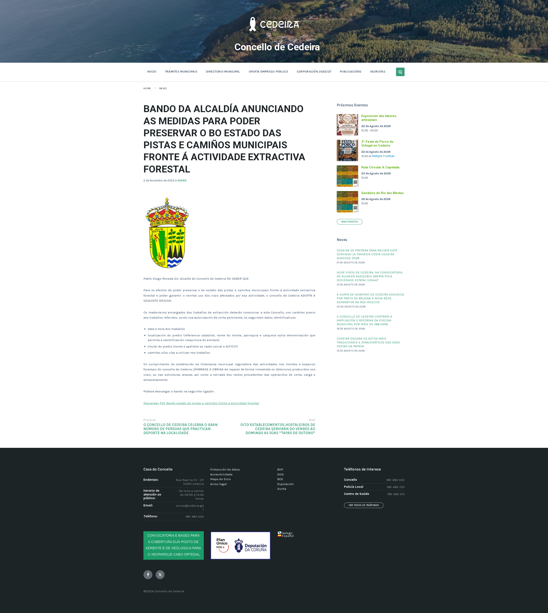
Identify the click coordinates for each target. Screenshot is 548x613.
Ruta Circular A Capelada (380, 167)
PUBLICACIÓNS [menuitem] (350, 71)
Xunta (281, 489)
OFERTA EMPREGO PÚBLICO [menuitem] (268, 71)
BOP (280, 469)
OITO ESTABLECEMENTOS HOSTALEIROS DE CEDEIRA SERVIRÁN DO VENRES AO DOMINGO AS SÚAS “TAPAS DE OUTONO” (277, 429)
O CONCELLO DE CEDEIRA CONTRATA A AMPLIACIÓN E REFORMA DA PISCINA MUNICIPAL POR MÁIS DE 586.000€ (364, 320)
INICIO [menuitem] (151, 71)
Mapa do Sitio (220, 479)
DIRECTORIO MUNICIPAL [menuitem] (223, 71)
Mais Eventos (349, 221)
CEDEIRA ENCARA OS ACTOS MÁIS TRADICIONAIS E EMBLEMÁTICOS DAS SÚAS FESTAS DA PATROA (368, 342)
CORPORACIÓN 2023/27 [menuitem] (314, 71)
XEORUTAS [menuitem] (377, 71)
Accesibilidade (221, 474)
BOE (280, 479)
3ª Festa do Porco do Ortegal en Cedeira (377, 144)
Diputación (285, 484)
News (163, 88)
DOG (280, 474)
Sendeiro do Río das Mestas (382, 193)
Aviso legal (218, 484)
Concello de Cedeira (277, 47)
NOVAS (182, 180)
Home (147, 88)
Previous (149, 420)
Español (288, 536)
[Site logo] (274, 38)
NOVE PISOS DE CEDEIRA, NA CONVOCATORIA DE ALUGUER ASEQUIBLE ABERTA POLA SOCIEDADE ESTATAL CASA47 (369, 276)
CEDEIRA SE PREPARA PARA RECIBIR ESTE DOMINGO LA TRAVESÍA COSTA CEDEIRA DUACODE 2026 (367, 254)
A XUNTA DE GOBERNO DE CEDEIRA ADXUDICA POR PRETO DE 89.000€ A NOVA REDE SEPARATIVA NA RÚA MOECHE (370, 298)
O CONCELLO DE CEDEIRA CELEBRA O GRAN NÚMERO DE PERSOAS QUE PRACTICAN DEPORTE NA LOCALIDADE (180, 429)
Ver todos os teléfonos (364, 505)
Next (312, 420)
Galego (287, 533)
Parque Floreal (383, 156)
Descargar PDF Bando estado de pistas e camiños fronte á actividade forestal (201, 403)
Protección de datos (225, 469)
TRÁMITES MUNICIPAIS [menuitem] (181, 71)
